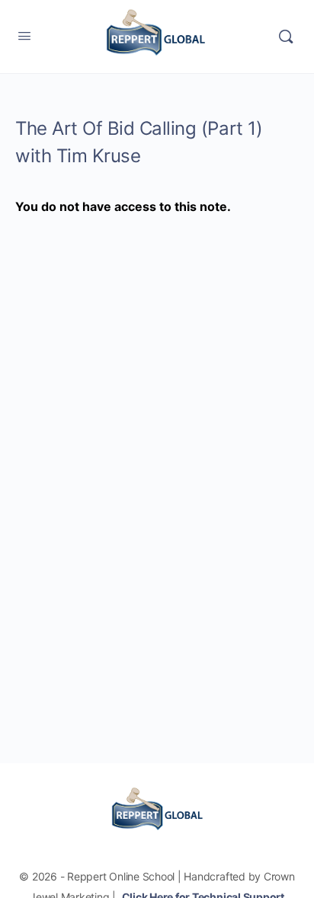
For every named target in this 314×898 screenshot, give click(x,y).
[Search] (286, 36)
